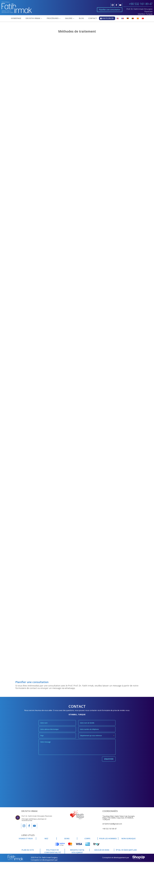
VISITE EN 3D (108, 18)
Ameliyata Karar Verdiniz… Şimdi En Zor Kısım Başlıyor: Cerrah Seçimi (52, 39)
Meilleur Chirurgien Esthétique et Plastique (39, 641)
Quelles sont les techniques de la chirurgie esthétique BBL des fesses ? (53, 151)
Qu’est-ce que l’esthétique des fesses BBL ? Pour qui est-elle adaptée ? (53, 625)
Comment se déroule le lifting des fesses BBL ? (41, 245)
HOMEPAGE (16, 18)
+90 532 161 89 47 (140, 4)
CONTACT (92, 18)
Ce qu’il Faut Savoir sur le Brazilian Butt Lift (39, 134)
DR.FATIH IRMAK (33, 18)
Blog (19, 43)
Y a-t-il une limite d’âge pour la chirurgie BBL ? (41, 435)
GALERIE (68, 18)
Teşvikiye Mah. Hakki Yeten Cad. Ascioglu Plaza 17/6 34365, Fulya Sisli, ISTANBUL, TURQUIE (118, 818)
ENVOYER (108, 759)
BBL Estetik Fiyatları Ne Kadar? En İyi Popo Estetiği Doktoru (47, 340)
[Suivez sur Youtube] (120, 5)
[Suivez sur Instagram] (113, 5)
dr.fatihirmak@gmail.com (112, 824)
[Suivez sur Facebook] (116, 5)
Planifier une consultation (109, 9)
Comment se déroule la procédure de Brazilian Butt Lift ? (46, 530)
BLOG (81, 18)
